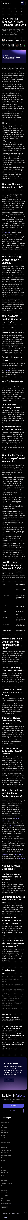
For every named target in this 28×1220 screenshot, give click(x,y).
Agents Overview (6, 1125)
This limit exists (6, 232)
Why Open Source (6, 1173)
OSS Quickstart (5, 1200)
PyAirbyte (4, 1147)
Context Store (6, 840)
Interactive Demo (6, 1155)
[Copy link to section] (10, 123)
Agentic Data (5, 1130)
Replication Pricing (6, 1163)
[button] (22, 3)
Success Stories (5, 1178)
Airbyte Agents (12, 825)
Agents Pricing (5, 1137)
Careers (3, 1185)
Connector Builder (6, 1150)
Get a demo (5, 854)
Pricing (3, 1135)
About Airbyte (5, 1170)
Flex (2, 1158)
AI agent (6, 370)
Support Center (5, 1193)
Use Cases (4, 1180)
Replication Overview (7, 1145)
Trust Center (4, 1195)
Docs (2, 1198)
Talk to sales (10, 1084)
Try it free (9, 1079)
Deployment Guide (6, 1203)
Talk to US (13, 1110)
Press (2, 1175)
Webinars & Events (6, 1183)
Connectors (4, 1132)
